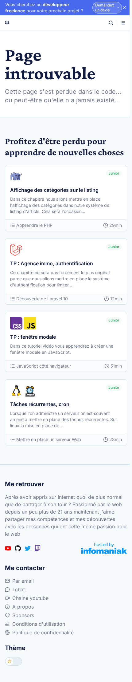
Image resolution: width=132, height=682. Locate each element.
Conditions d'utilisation (38, 624)
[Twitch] (37, 548)
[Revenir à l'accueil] (7, 23)
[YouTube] (8, 548)
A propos (23, 607)
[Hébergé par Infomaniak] (104, 548)
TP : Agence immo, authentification (51, 263)
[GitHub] (18, 548)
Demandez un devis (104, 7)
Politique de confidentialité (43, 632)
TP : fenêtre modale (33, 337)
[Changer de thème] (13, 661)
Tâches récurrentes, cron (39, 404)
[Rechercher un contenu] (111, 22)
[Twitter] (28, 548)
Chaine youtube (30, 598)
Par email (23, 581)
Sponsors (23, 615)
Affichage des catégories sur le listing (54, 190)
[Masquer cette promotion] (124, 7)
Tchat (18, 589)
